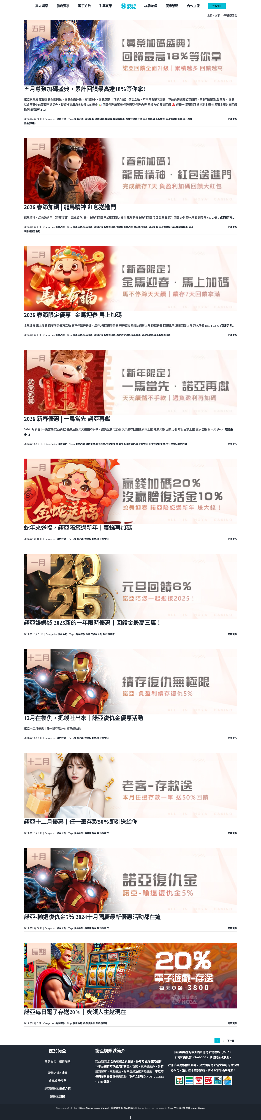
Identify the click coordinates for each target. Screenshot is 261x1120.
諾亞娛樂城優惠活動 (176, 444)
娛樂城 (108, 119)
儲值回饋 (99, 119)
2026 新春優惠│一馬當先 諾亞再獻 (67, 419)
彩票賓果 (129, 1071)
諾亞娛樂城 (159, 119)
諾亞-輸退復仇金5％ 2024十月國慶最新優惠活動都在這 (92, 917)
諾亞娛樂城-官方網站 (122, 1108)
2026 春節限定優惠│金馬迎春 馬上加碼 (73, 315)
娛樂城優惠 (119, 119)
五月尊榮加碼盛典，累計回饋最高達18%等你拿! (84, 89)
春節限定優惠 (141, 227)
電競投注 (115, 1071)
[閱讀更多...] (38, 109)
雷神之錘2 (54, 1072)
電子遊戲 (146, 1066)
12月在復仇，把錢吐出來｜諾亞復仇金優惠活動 (83, 718)
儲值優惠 (89, 119)
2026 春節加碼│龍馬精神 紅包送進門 (70, 207)
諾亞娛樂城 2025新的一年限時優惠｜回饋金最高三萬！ (93, 623)
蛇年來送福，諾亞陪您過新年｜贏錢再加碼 (78, 528)
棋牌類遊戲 (145, 1071)
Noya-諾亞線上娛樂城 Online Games (186, 1108)
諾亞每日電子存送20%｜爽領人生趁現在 (75, 1012)
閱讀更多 (232, 119)
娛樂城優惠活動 (134, 119)
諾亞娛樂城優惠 (174, 119)
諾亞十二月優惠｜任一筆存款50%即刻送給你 (81, 822)
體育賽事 (101, 1071)
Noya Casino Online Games (94, 1108)
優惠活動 (61, 119)
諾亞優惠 (147, 119)
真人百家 (132, 1066)
